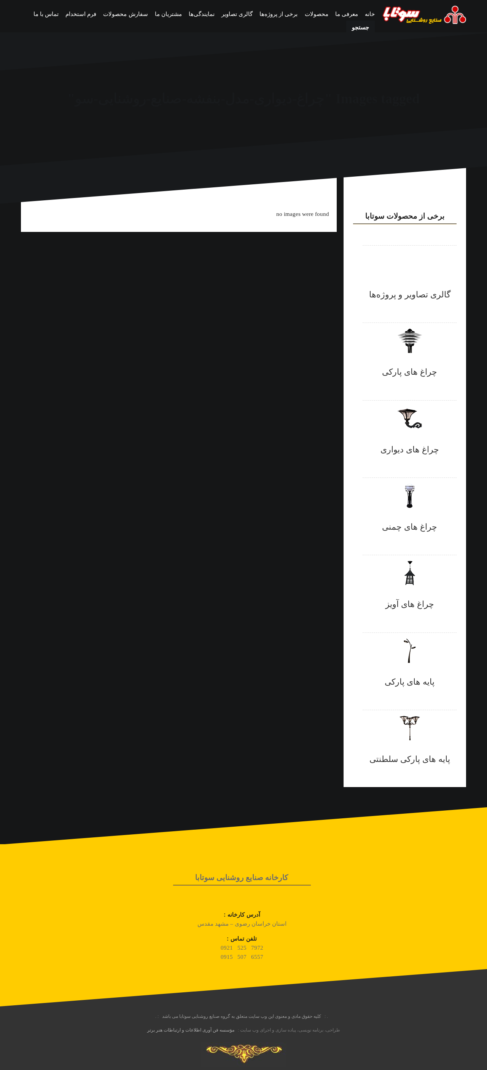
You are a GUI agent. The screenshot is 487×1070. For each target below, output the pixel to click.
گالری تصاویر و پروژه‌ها (409, 294)
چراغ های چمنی (409, 527)
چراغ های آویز (409, 604)
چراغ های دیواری (409, 449)
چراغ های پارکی (409, 372)
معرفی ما (346, 14)
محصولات (316, 14)
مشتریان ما (168, 14)
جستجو (360, 27)
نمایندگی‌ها (202, 14)
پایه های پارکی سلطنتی (409, 759)
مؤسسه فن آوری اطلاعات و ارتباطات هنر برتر (190, 1030)
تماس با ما (46, 14)
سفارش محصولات (125, 14)
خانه (370, 14)
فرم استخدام (80, 14)
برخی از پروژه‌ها (278, 14)
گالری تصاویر (237, 14)
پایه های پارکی (409, 682)
